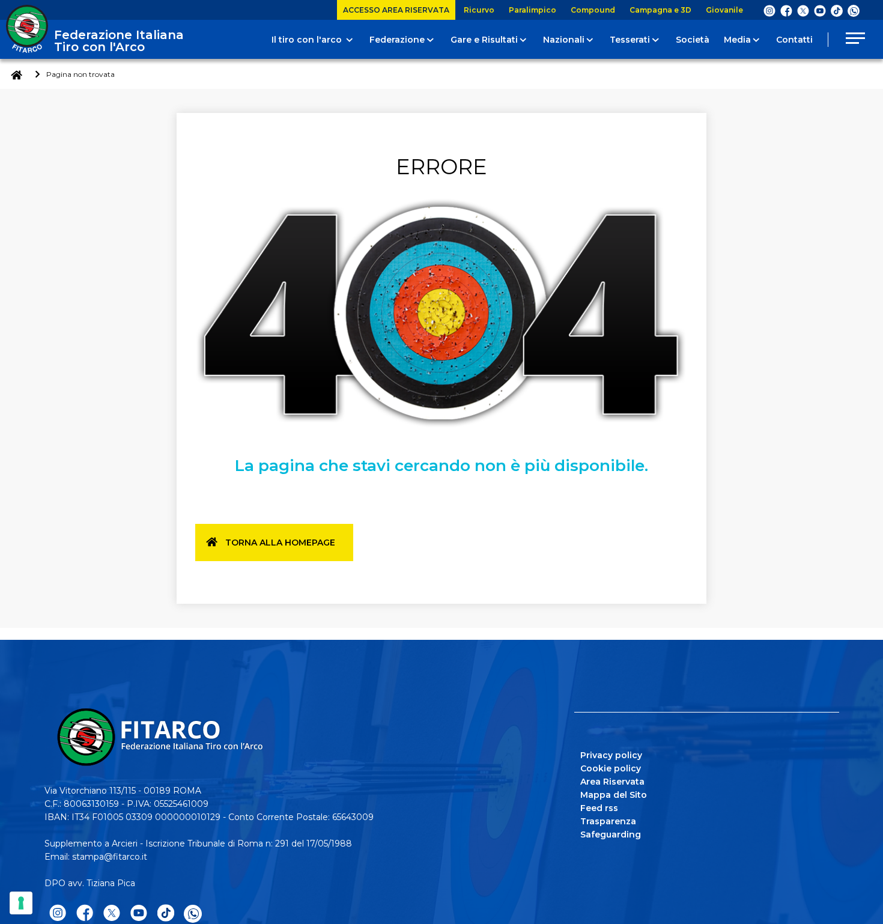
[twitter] (803, 10)
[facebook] (786, 10)
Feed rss (599, 808)
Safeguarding (610, 834)
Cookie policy (610, 768)
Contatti (794, 39)
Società (692, 39)
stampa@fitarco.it (109, 856)
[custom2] (836, 10)
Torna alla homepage (280, 542)
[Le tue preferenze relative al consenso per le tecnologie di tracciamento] (21, 903)
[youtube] (820, 10)
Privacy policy (611, 755)
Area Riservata (612, 781)
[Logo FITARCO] (27, 29)
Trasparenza (608, 821)
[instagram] (769, 10)
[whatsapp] (854, 11)
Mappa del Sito (613, 794)
